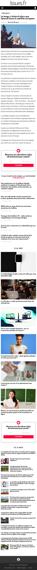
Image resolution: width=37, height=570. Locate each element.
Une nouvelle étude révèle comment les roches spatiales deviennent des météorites (18, 197)
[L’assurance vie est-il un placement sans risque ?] (18, 371)
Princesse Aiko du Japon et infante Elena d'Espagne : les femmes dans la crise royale (22, 546)
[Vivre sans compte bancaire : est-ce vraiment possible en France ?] (18, 317)
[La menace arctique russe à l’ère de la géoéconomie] (5, 492)
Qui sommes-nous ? (10, 567)
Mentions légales (21, 567)
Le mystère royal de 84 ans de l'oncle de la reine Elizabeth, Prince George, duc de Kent (22, 483)
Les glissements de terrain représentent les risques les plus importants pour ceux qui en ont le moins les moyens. (21, 469)
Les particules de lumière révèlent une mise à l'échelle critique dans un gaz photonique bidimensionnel (16, 507)
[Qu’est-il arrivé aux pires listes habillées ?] (5, 461)
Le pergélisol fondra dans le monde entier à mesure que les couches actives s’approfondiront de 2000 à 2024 (18, 453)
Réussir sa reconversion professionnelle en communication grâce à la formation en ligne (17, 412)
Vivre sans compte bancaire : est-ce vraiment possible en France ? (15, 329)
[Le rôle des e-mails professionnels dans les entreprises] (18, 289)
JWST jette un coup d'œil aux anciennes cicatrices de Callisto (16, 207)
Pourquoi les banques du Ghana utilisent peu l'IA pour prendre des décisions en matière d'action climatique (17, 476)
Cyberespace (18, 178)
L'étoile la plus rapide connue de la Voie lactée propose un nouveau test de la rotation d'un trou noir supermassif (16, 237)
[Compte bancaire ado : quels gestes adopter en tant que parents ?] (18, 344)
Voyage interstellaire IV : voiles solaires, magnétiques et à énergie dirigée (16, 217)
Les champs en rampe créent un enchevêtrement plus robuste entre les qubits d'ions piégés (18, 533)
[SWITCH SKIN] (35, 8)
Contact (30, 567)
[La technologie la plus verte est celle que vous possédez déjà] (18, 262)
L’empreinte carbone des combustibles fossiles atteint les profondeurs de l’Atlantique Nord (16, 513)
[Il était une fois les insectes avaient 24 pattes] (5, 520)
